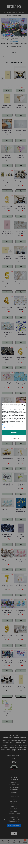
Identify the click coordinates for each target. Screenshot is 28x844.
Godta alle (14, 432)
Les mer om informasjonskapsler (9, 424)
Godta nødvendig (15, 438)
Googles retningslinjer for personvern (10, 427)
